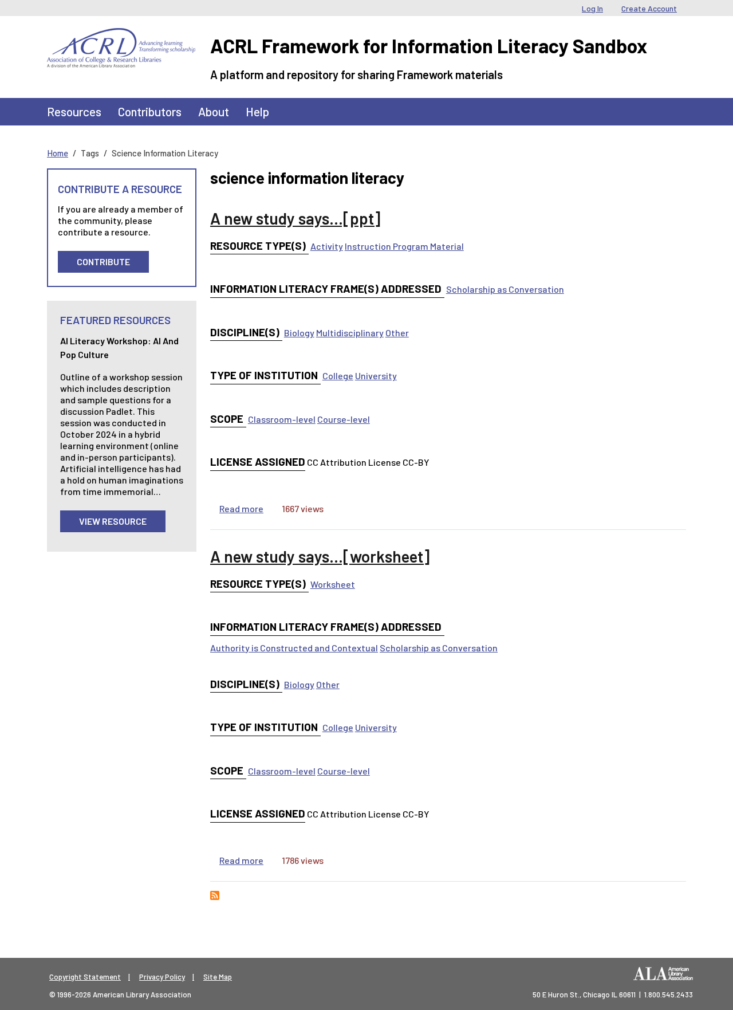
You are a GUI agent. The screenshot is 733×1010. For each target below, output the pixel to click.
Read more (241, 508)
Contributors (150, 111)
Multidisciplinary (350, 332)
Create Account (649, 8)
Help (257, 111)
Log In (592, 8)
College (337, 375)
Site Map (217, 976)
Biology (299, 332)
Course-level (343, 419)
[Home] (121, 36)
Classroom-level (282, 419)
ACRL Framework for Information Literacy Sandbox (428, 45)
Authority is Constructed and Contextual (294, 647)
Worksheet (332, 584)
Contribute (103, 261)
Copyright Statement (85, 976)
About (213, 111)
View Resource (113, 521)
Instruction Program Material (404, 246)
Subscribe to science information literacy (214, 895)
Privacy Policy (162, 976)
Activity (326, 246)
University (376, 375)
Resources (74, 111)
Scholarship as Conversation (505, 289)
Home (57, 153)
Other (397, 332)
